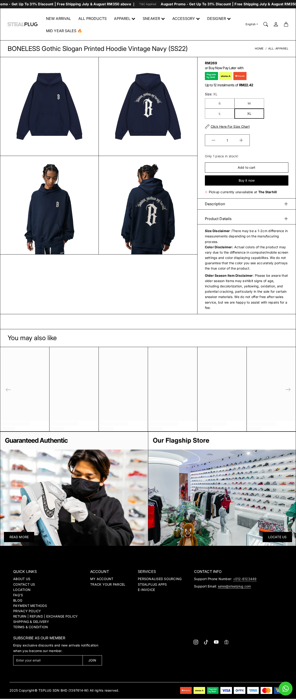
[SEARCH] (266, 24)
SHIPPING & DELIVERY (31, 622)
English (251, 24)
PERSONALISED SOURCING (160, 579)
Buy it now (247, 180)
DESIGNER (216, 18)
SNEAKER (151, 18)
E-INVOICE (146, 590)
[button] (196, 642)
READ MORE (19, 537)
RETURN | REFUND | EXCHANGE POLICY (45, 616)
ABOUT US (21, 579)
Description (215, 204)
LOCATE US (277, 537)
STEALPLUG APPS (152, 584)
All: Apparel (278, 48)
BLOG (17, 600)
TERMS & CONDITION (30, 627)
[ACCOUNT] (276, 24)
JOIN (92, 660)
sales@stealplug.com (234, 586)
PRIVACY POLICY (27, 611)
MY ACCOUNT (102, 579)
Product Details (218, 218)
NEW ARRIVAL (58, 18)
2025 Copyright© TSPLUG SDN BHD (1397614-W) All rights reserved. (64, 690)
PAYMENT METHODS (30, 606)
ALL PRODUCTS (92, 18)
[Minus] (213, 140)
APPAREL (122, 18)
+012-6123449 (245, 579)
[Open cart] (286, 24)
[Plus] (241, 140)
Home (259, 48)
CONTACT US (24, 584)
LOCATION (22, 590)
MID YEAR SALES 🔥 (64, 30)
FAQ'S (18, 595)
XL (249, 113)
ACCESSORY (183, 18)
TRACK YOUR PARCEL (107, 584)
